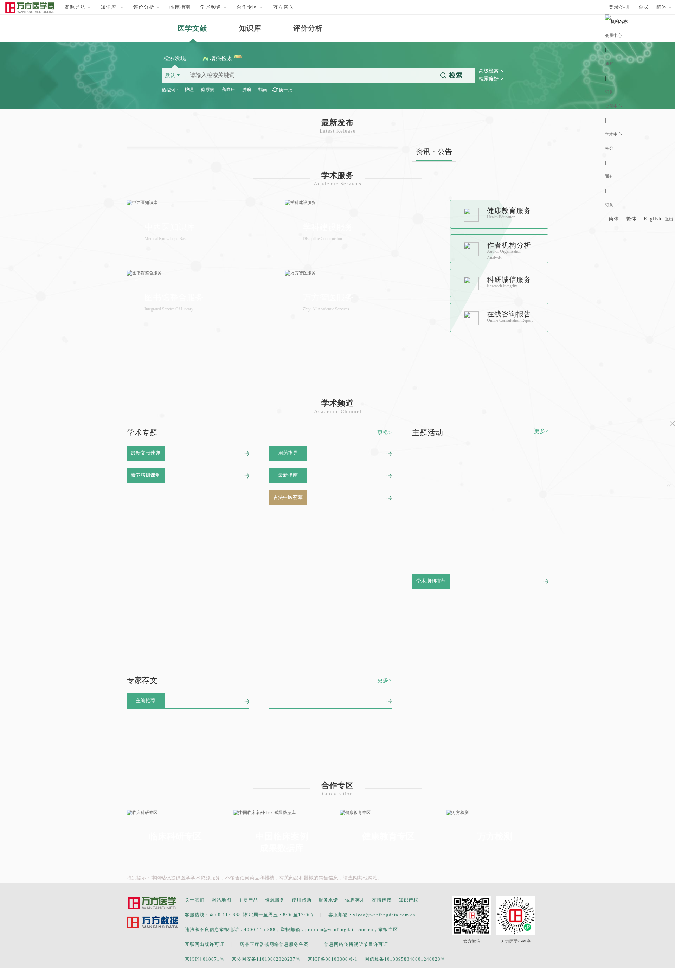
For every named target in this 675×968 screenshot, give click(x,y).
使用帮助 (301, 900)
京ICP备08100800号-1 (333, 959)
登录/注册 (620, 7)
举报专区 (388, 929)
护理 (189, 89)
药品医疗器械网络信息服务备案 (274, 944)
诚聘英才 (355, 900)
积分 (609, 148)
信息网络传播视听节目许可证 (356, 944)
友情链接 (382, 900)
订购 (609, 92)
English (652, 219)
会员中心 (613, 35)
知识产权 (408, 900)
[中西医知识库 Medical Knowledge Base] (202, 203)
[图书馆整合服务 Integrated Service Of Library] (202, 273)
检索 (454, 75)
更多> (384, 433)
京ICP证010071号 (205, 959)
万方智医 (283, 7)
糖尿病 (207, 89)
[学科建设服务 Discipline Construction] (360, 203)
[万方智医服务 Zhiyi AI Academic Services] (360, 273)
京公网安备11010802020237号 (266, 959)
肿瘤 (246, 89)
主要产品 (248, 900)
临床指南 (180, 7)
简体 (614, 219)
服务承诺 (328, 900)
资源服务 (275, 900)
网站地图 (221, 900)
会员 (643, 7)
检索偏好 (489, 78)
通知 (609, 63)
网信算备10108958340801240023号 (405, 959)
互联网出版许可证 (204, 944)
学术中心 (613, 134)
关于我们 (195, 900)
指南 (263, 89)
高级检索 (489, 70)
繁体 (631, 219)
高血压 (228, 89)
